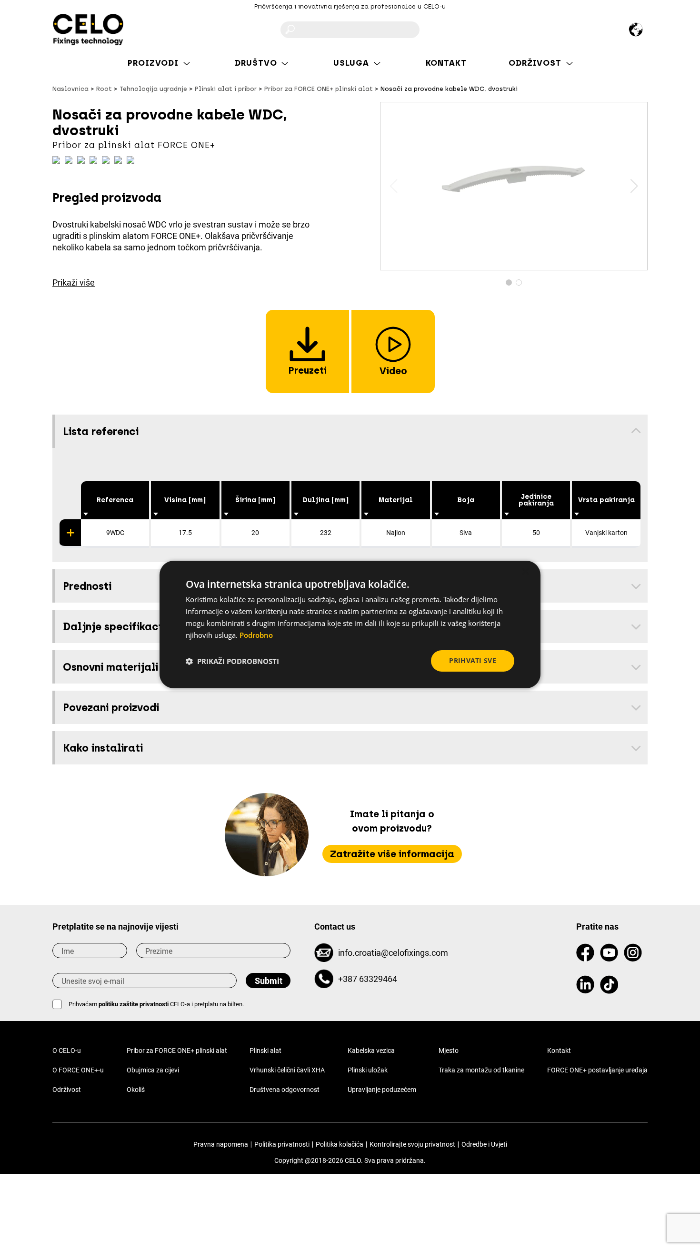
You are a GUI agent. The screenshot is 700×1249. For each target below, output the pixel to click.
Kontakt (559, 1050)
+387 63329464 (367, 979)
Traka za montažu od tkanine (481, 1070)
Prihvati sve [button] (472, 660)
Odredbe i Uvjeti (484, 1144)
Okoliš (136, 1089)
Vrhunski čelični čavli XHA (287, 1070)
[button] (634, 186)
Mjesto (449, 1050)
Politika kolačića (339, 1144)
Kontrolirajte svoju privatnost (412, 1144)
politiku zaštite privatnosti (134, 1004)
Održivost (66, 1089)
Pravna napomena (220, 1144)
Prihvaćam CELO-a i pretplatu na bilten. (156, 1004)
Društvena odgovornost (285, 1089)
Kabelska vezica (371, 1050)
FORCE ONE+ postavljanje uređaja (597, 1070)
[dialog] (350, 624)
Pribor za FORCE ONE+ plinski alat (177, 1050)
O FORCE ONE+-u (78, 1070)
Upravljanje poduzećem (382, 1089)
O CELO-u (66, 1050)
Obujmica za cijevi (153, 1070)
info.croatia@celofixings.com (393, 953)
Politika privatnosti (282, 1144)
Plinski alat (265, 1050)
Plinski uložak (368, 1070)
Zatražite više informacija (392, 854)
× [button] (525, 571)
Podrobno (256, 635)
